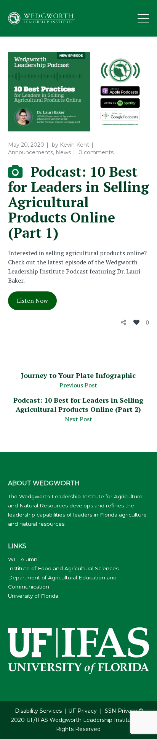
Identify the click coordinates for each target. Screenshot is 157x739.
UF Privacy (82, 710)
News (63, 152)
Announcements (30, 152)
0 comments (96, 152)
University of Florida (33, 596)
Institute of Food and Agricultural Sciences (63, 568)
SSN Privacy (121, 710)
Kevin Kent (74, 144)
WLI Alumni (23, 559)
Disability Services (38, 710)
